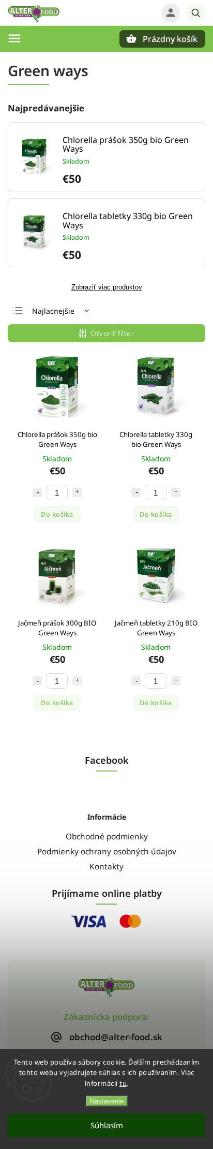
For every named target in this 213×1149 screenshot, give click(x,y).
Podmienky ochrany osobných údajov (106, 851)
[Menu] (14, 38)
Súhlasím (106, 1125)
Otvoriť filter (112, 333)
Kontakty (106, 866)
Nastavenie (107, 1101)
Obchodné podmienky (107, 836)
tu (123, 1083)
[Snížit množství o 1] (37, 492)
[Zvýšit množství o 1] (77, 492)
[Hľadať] (196, 13)
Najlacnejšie (53, 311)
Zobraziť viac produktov (106, 287)
